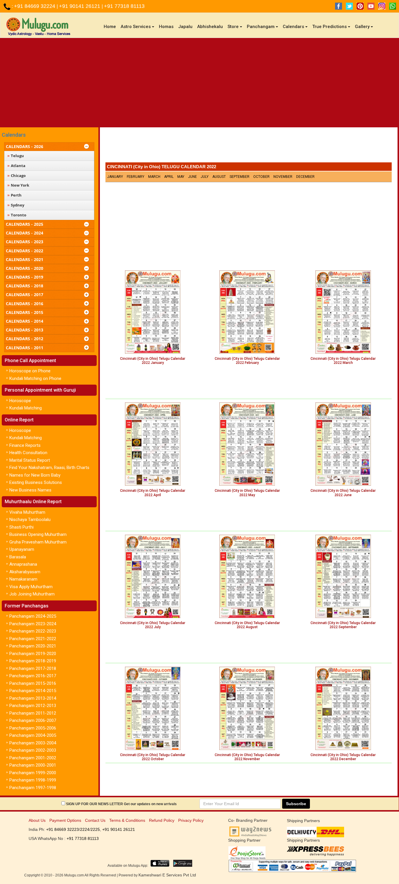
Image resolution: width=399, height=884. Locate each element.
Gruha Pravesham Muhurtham (38, 542)
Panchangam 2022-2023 (32, 631)
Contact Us (95, 820)
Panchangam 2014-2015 (32, 690)
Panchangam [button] (261, 26)
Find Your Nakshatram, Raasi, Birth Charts (49, 467)
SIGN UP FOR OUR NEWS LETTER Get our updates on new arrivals (121, 804)
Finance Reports (25, 445)
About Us (37, 820)
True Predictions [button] (329, 26)
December (305, 177)
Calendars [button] (293, 26)
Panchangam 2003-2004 (32, 743)
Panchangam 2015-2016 (32, 683)
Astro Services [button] (136, 26)
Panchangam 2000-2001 (32, 765)
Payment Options (65, 820)
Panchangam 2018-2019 (32, 661)
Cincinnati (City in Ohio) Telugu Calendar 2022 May (247, 493)
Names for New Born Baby (34, 475)
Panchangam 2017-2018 (32, 668)
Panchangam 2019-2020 (32, 653)
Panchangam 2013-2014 (32, 698)
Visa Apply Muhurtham (31, 586)
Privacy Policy (191, 820)
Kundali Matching (25, 408)
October (261, 177)
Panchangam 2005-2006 (32, 728)
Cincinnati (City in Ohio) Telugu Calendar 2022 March (343, 361)
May (180, 177)
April (169, 177)
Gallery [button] (362, 26)
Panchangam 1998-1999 (32, 780)
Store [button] (233, 26)
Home (111, 26)
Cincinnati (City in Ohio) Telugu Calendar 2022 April (152, 493)
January (115, 177)
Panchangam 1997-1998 (32, 787)
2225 (95, 829)
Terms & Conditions (127, 820)
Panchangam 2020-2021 (32, 646)
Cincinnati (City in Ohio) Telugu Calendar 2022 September (343, 625)
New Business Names (30, 490)
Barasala (17, 557)
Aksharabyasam (24, 571)
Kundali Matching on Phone (35, 378)
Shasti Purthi (21, 527)
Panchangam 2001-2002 (32, 757)
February (135, 177)
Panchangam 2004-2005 (32, 735)
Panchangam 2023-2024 (32, 623)
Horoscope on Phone (30, 371)
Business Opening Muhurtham (38, 534)
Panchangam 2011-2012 (32, 713)
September (239, 177)
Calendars (14, 135)
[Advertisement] (199, 82)
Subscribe (296, 803)
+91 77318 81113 (124, 6)
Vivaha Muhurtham (27, 512)
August (219, 177)
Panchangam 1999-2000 (32, 772)
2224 (84, 829)
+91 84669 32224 (35, 6)
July (205, 177)
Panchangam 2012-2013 (32, 705)
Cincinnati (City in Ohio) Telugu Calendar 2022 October (152, 757)
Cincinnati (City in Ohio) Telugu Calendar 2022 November (247, 757)
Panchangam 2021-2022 (32, 638)
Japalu (185, 26)
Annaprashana (23, 564)
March (154, 177)
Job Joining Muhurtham (32, 594)
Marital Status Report (29, 460)
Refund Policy (161, 820)
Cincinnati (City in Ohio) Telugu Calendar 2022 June (343, 493)
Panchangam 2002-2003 (32, 750)
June (192, 177)
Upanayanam (21, 549)
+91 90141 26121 (80, 6)
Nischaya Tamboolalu (30, 519)
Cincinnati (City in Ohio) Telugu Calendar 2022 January (152, 361)
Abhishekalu (210, 26)
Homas (166, 26)
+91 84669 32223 (62, 829)
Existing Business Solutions (35, 482)
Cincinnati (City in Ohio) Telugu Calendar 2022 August (247, 625)
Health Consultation (28, 452)
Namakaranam (23, 579)
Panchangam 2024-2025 (32, 616)
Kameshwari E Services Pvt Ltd (167, 875)
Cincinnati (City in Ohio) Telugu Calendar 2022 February (247, 361)
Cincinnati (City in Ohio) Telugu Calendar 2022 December (343, 757)
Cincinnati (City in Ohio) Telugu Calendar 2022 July (152, 625)
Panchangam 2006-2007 (32, 720)
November (282, 177)
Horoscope (20, 400)
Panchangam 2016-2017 (32, 675)
